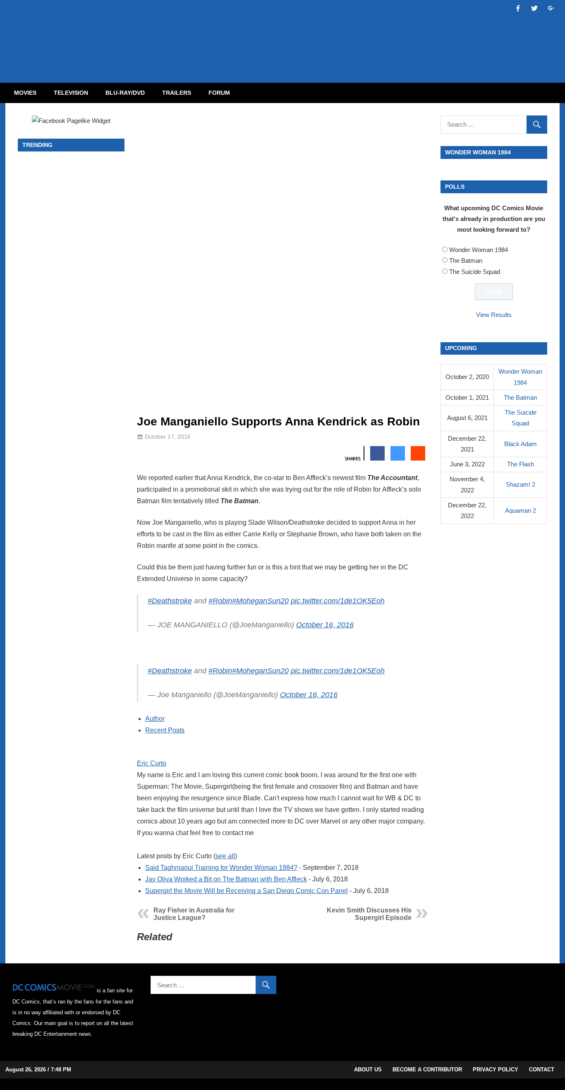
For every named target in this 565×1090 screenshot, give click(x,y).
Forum (219, 92)
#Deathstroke (170, 601)
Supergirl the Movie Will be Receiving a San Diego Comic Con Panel (246, 890)
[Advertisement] (315, 34)
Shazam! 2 (520, 484)
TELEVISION (71, 92)
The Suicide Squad (474, 271)
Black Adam (520, 443)
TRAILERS (176, 92)
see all (225, 856)
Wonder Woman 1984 (478, 249)
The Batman (465, 260)
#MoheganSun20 (260, 601)
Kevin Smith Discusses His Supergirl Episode (369, 914)
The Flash (520, 464)
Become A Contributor (427, 1069)
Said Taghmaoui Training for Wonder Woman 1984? (221, 867)
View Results (494, 314)
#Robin (220, 601)
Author (155, 718)
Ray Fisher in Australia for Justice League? (194, 914)
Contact (541, 1069)
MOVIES (25, 92)
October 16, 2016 (325, 625)
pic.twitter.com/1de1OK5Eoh (338, 601)
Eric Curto (151, 763)
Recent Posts (164, 730)
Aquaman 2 (520, 510)
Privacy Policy (495, 1069)
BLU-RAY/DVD (125, 92)
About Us (368, 1069)
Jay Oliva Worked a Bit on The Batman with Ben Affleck (226, 879)
